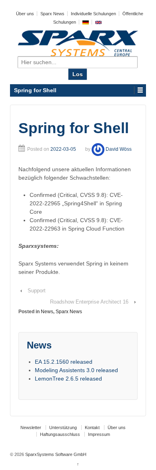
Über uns (25, 13)
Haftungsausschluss (60, 434)
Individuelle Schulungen (93, 13)
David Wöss (119, 149)
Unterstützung (63, 427)
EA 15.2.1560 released (63, 362)
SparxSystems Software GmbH (55, 454)
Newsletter (30, 427)
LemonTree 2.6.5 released (68, 378)
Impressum (99, 434)
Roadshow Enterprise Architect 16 (89, 302)
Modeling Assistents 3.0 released (76, 370)
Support (37, 291)
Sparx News (52, 13)
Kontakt (92, 427)
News (47, 311)
